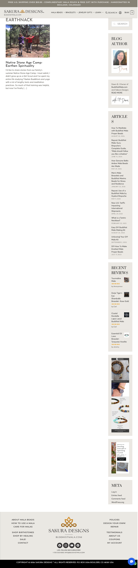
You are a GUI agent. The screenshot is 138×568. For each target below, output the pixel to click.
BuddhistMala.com (119, 87)
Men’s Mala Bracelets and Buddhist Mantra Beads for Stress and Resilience (118, 178)
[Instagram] (65, 545)
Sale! (23, 539)
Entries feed (116, 495)
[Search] (111, 12)
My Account (114, 543)
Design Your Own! (114, 523)
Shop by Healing (23, 536)
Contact (23, 543)
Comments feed (118, 499)
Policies (115, 519)
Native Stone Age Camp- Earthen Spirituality (24, 64)
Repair (114, 526)
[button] (129, 13)
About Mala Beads (23, 519)
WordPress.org (117, 502)
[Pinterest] (78, 545)
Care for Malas (23, 526)
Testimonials (114, 532)
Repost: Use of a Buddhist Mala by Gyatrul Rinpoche (119, 193)
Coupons (114, 539)
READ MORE (116, 92)
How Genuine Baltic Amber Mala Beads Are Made (119, 163)
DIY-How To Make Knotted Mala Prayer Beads (119, 249)
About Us (114, 536)
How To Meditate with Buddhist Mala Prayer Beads (119, 131)
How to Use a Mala (23, 523)
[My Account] (120, 12)
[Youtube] (72, 545)
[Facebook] (59, 545)
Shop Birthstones (23, 532)
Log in (114, 492)
